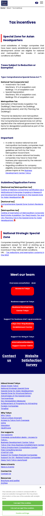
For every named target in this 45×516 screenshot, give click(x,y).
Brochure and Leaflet (10, 480)
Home (3, 8)
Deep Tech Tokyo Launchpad (14, 460)
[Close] (40, 487)
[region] (22, 500)
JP (37, 3)
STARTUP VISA (7, 452)
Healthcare (6, 428)
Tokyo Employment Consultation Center (19, 447)
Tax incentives (7, 398)
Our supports (7, 435)
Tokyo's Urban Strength (11, 418)
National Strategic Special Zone (15, 388)
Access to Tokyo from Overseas (15, 420)
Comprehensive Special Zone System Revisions (22, 204)
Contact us (9, 358)
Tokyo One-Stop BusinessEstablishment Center (22, 325)
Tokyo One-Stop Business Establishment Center (22, 445)
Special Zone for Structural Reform (16, 393)
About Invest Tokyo (9, 386)
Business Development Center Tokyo (19, 171)
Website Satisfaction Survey (32, 360)
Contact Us (6, 473)
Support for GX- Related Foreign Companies (21, 457)
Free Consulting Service (11, 450)
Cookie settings (22, 513)
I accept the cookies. (23, 503)
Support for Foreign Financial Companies (19, 455)
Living (3, 423)
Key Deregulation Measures (13, 401)
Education (5, 425)
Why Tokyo (6, 415)
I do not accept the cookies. (22, 508)
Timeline (4, 408)
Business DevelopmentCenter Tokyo (22, 309)
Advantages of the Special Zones (16, 396)
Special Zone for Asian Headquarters (17, 391)
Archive (4, 483)
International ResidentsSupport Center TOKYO (22, 344)
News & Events (7, 467)
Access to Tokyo (22, 288)
